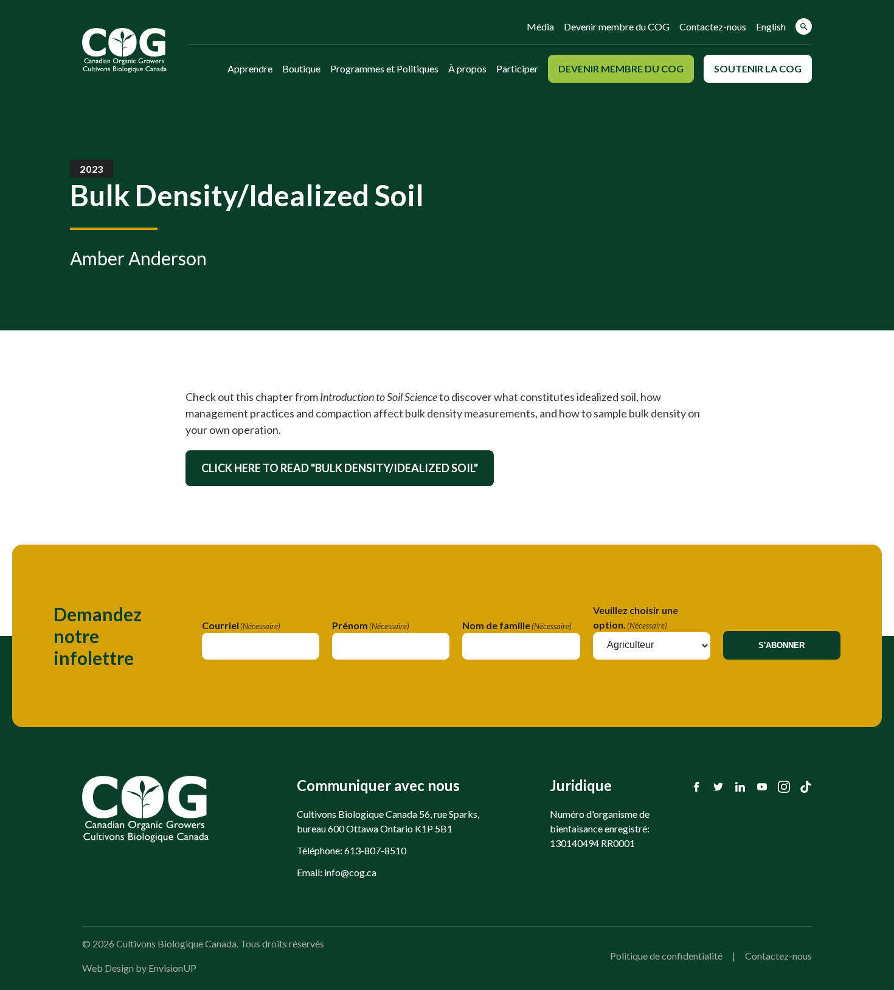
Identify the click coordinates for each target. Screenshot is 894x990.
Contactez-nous (712, 26)
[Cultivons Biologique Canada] (124, 50)
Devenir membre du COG (617, 26)
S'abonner (781, 645)
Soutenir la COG (758, 68)
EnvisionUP (172, 968)
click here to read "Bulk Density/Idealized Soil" (339, 468)
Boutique (301, 68)
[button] (803, 26)
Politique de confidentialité (666, 955)
